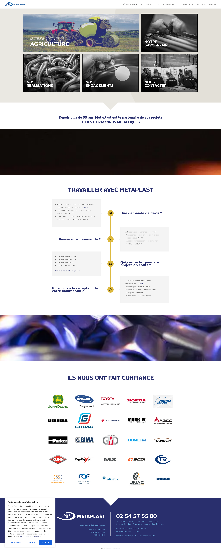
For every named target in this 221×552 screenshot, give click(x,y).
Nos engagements (124, 531)
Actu (204, 4)
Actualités (142, 528)
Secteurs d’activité (167, 4)
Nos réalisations (190, 4)
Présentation (128, 4)
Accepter (45, 542)
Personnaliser (16, 542)
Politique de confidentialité (30, 537)
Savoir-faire (146, 4)
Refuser (32, 542)
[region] (30, 522)
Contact (213, 4)
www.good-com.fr (114, 549)
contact (86, 207)
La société (120, 528)
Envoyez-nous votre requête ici (67, 271)
